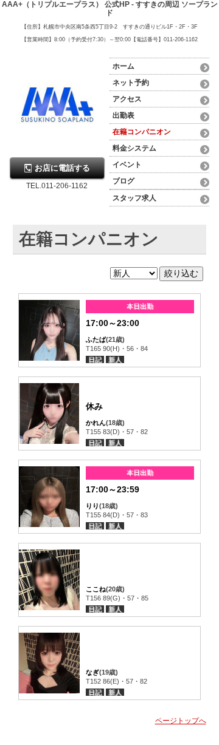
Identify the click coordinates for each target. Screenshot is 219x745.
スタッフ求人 (134, 198)
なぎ (92, 672)
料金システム (134, 148)
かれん (96, 422)
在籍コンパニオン (142, 132)
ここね (96, 589)
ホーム (123, 66)
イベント (127, 164)
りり (92, 505)
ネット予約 (131, 82)
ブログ (123, 181)
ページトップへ (180, 720)
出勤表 (123, 115)
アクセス (127, 99)
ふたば (96, 339)
